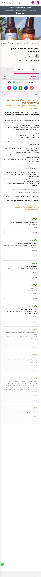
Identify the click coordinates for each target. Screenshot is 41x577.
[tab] (34, 69)
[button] (20, 94)
